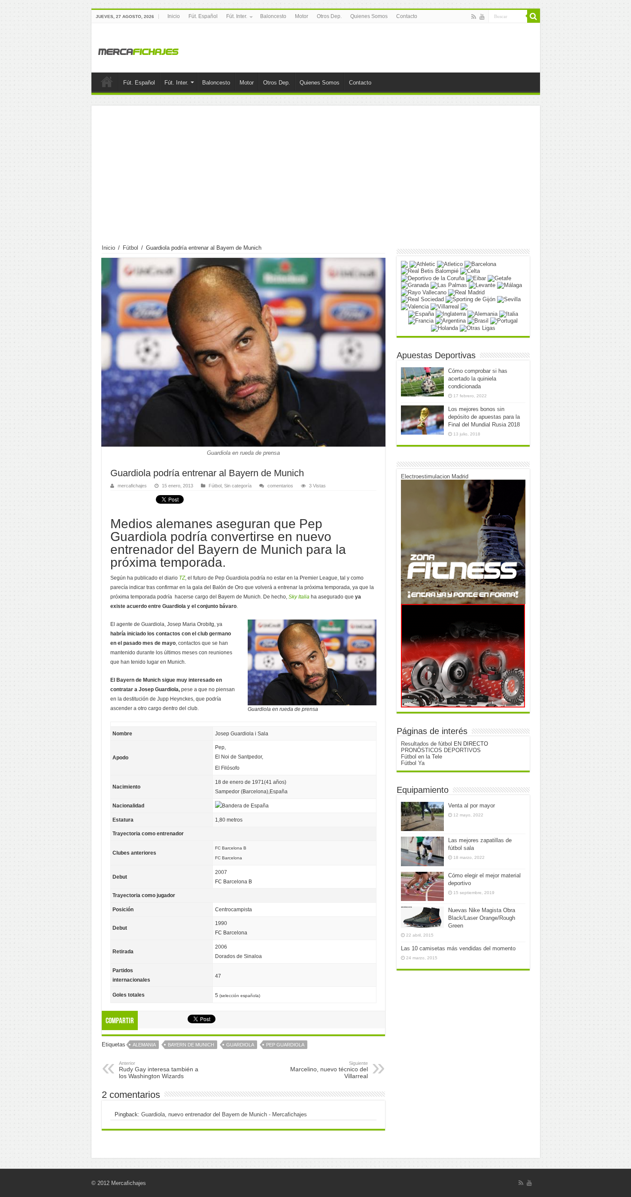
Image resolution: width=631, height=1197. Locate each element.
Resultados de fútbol (426, 744)
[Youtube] (482, 17)
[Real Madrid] (466, 292)
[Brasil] (477, 320)
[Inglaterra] (451, 313)
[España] (421, 313)
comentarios (280, 485)
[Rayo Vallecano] (423, 292)
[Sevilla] (509, 299)
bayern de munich (191, 1044)
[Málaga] (509, 285)
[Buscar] (533, 16)
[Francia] (421, 320)
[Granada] (415, 285)
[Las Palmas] (449, 285)
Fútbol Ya (413, 763)
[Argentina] (450, 320)
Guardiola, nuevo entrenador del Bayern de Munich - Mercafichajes (224, 1114)
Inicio (173, 16)
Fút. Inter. (236, 16)
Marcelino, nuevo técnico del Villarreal (329, 1070)
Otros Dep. (329, 16)
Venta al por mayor (471, 805)
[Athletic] (422, 263)
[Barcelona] (480, 263)
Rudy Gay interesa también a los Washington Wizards (158, 1070)
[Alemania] (482, 313)
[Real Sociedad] (422, 299)
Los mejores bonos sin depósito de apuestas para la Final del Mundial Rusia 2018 (484, 417)
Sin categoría (238, 485)
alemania (144, 1044)
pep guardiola (285, 1044)
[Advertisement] (316, 180)
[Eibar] (476, 278)
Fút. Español (203, 16)
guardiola (240, 1044)
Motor (301, 16)
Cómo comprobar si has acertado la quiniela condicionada (477, 379)
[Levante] (482, 285)
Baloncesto (273, 16)
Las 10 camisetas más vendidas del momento (458, 948)
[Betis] (429, 271)
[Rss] (473, 17)
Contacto (406, 16)
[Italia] (508, 313)
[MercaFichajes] (138, 49)
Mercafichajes (128, 1183)
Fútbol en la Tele (421, 756)
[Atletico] (450, 263)
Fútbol (130, 248)
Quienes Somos (369, 16)
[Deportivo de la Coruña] (432, 278)
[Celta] (470, 271)
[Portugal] (504, 320)
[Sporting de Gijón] (470, 299)
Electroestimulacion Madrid (434, 476)
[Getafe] (499, 278)
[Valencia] (415, 306)
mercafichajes (132, 485)
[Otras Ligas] (477, 327)
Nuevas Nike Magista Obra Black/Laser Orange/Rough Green (481, 918)
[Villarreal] (445, 306)
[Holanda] (444, 327)
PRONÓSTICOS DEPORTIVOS (441, 750)
